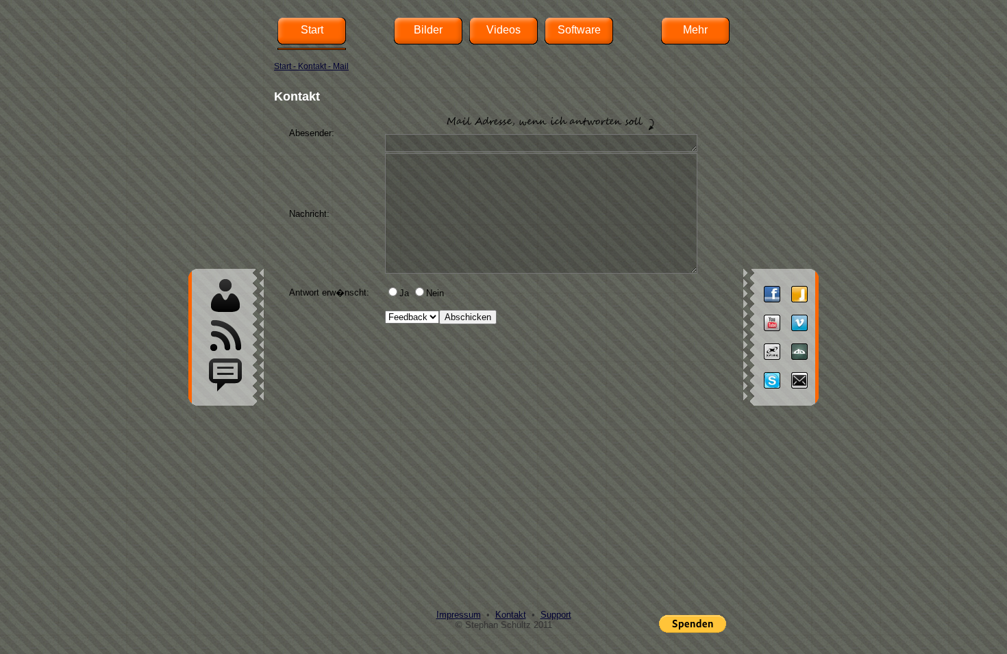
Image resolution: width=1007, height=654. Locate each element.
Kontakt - (315, 66)
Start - (286, 66)
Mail (341, 66)
